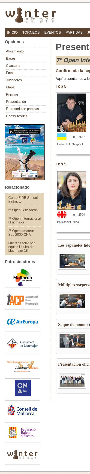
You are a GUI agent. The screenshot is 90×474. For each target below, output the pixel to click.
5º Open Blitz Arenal (23, 210)
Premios (12, 94)
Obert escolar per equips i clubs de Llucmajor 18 (21, 246)
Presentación (16, 101)
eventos (52, 32)
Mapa (10, 87)
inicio (12, 32)
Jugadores (14, 80)
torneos (31, 32)
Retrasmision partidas (22, 109)
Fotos (10, 73)
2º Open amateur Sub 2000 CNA (21, 232)
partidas (74, 32)
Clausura (13, 66)
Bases (11, 58)
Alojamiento (15, 51)
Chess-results (16, 116)
